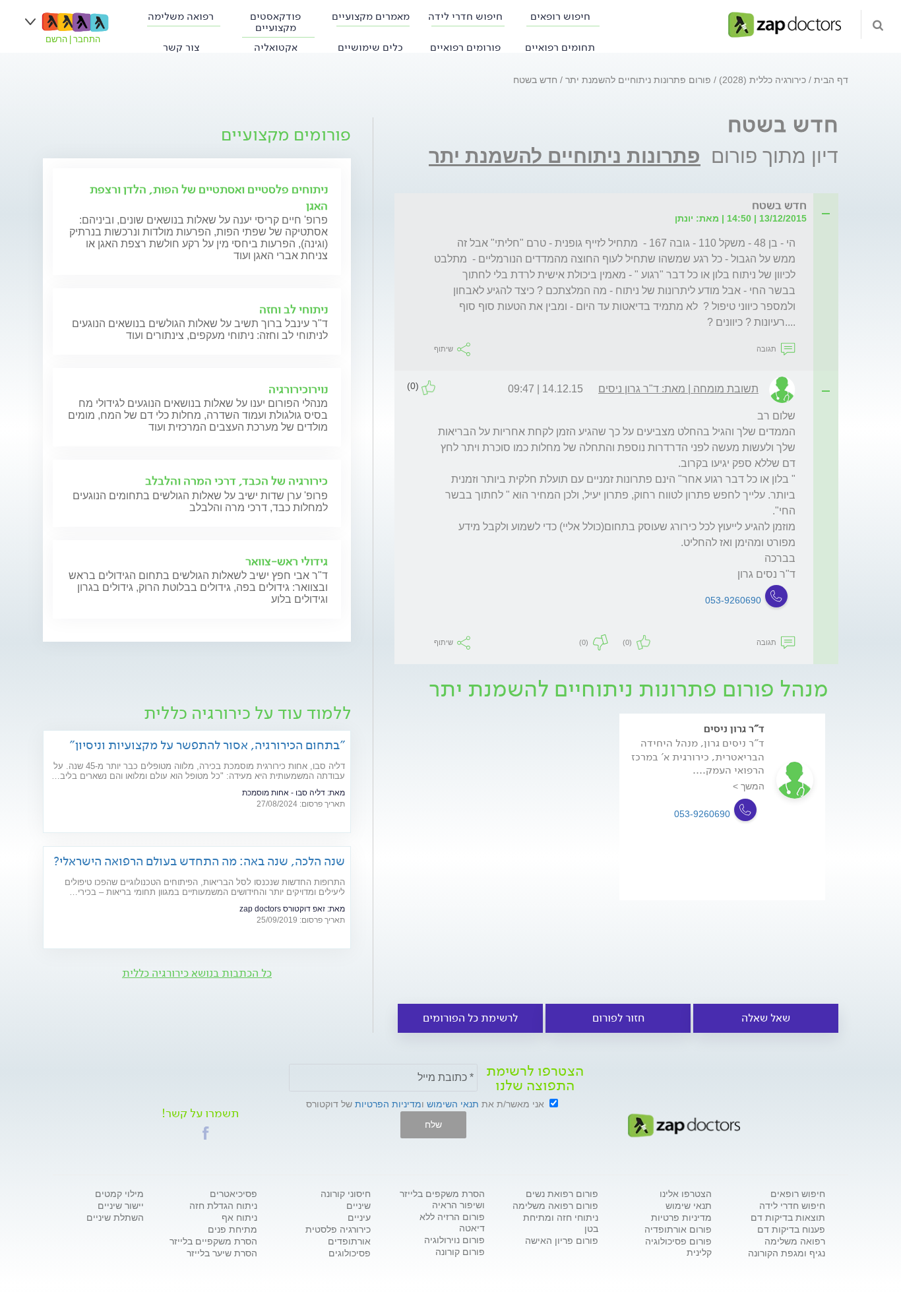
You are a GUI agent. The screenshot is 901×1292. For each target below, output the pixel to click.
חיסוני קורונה (346, 1193)
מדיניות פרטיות (681, 1217)
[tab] (620, 206)
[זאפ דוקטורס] (784, 23)
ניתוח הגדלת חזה (223, 1205)
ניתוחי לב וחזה (293, 309)
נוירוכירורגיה (298, 389)
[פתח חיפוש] (878, 24)
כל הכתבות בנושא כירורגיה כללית (197, 973)
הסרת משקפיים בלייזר (213, 1241)
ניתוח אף (239, 1217)
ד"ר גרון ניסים (734, 728)
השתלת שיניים (115, 1217)
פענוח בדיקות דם (791, 1229)
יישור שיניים (121, 1205)
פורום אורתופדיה (678, 1229)
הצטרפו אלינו (686, 1193)
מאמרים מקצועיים (371, 16)
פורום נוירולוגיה (454, 1240)
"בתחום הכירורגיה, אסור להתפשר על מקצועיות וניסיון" (207, 745)
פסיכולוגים (349, 1253)
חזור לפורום (618, 1018)
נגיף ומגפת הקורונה (786, 1253)
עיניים (359, 1217)
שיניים (358, 1205)
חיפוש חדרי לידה (465, 16)
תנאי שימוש (689, 1205)
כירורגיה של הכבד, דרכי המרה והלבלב (236, 481)
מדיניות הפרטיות (388, 1104)
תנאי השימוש (453, 1104)
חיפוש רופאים (560, 16)
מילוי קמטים (119, 1193)
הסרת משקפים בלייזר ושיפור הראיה (442, 1199)
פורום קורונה (460, 1251)
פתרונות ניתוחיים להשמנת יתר (564, 156)
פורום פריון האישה (561, 1240)
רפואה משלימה (181, 16)
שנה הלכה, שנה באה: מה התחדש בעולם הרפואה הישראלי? (199, 861)
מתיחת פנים (232, 1229)
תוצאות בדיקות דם (788, 1217)
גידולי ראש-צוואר (286, 561)
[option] (722, 826)
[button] (205, 1133)
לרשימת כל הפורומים (470, 1018)
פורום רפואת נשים (562, 1193)
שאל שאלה (765, 1018)
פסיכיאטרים (233, 1193)
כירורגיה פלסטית (338, 1229)
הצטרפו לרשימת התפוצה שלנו (535, 1078)
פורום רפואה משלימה (555, 1205)
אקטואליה (275, 47)
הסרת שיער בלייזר (222, 1253)
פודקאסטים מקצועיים (275, 22)
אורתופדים (349, 1241)
